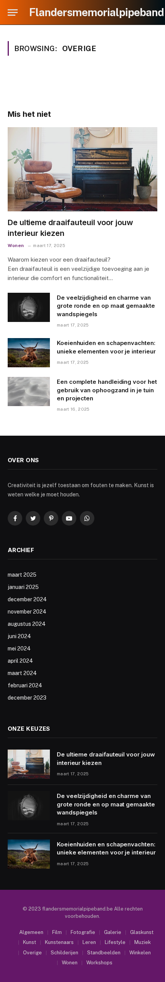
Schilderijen (64, 952)
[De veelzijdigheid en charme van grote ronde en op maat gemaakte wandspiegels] (29, 307)
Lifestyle (115, 942)
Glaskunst (141, 932)
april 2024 (20, 661)
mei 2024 (19, 648)
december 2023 (27, 698)
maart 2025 (22, 575)
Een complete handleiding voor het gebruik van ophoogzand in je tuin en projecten (107, 390)
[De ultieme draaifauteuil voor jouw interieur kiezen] (82, 169)
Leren (89, 942)
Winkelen (140, 952)
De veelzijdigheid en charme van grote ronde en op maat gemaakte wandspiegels (106, 306)
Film (57, 932)
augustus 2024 (27, 624)
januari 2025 (23, 587)
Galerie (112, 932)
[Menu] (13, 12)
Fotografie (83, 932)
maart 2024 (22, 673)
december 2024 (27, 599)
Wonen (70, 962)
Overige (32, 952)
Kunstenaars (59, 942)
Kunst (29, 942)
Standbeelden (103, 952)
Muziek (142, 942)
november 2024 (27, 612)
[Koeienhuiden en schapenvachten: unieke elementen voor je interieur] (29, 352)
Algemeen (31, 932)
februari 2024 (25, 685)
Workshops (99, 962)
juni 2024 (19, 636)
